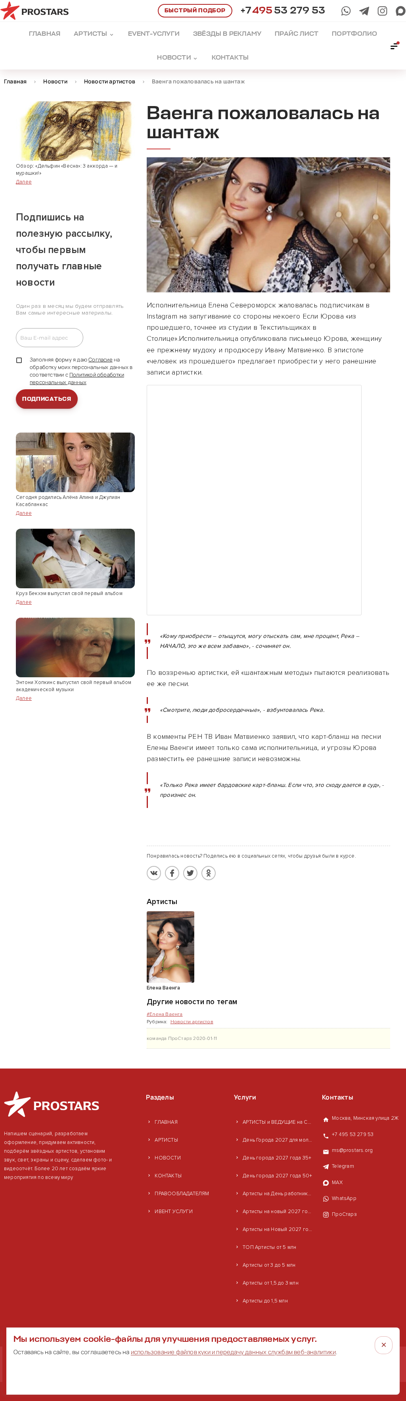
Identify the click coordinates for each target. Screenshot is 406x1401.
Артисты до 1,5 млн (265, 1301)
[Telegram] (364, 11)
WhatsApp (344, 1198)
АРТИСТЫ (166, 1140)
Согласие (100, 359)
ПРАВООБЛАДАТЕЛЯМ (182, 1193)
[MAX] (400, 11)
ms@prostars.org (352, 1150)
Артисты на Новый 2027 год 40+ (278, 1229)
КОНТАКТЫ (168, 1176)
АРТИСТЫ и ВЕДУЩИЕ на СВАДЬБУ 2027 (278, 1122)
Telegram (343, 1166)
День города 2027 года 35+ (277, 1158)
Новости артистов (191, 1022)
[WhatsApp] (346, 11)
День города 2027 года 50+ (277, 1176)
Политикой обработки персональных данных (77, 378)
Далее (24, 182)
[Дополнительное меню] (394, 45)
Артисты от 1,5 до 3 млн (271, 1283)
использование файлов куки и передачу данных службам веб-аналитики (233, 1352)
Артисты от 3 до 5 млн (269, 1265)
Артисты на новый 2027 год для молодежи (278, 1211)
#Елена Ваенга (165, 1014)
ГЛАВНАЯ (166, 1122)
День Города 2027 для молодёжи (278, 1140)
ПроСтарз (344, 1214)
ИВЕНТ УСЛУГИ (173, 1211)
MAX (337, 1182)
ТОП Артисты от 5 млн (269, 1247)
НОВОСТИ (167, 1158)
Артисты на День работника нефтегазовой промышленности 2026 (278, 1193)
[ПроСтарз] (382, 11)
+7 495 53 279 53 (352, 1134)
